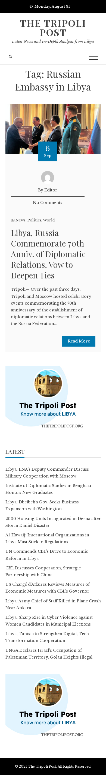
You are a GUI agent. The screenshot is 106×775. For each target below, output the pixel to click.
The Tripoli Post (53, 27)
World (49, 220)
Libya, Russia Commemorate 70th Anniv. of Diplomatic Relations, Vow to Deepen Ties (48, 254)
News (20, 220)
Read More (79, 341)
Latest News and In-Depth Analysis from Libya (53, 41)
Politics (34, 220)
